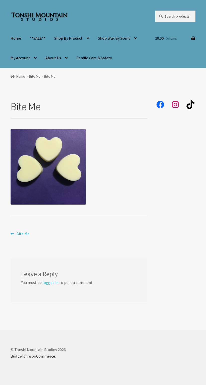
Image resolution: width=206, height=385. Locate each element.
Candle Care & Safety (94, 57)
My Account (20, 57)
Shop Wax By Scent (114, 38)
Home (16, 38)
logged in (50, 282)
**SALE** (37, 38)
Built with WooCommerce (33, 356)
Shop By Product (68, 38)
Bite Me (34, 76)
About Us (53, 57)
